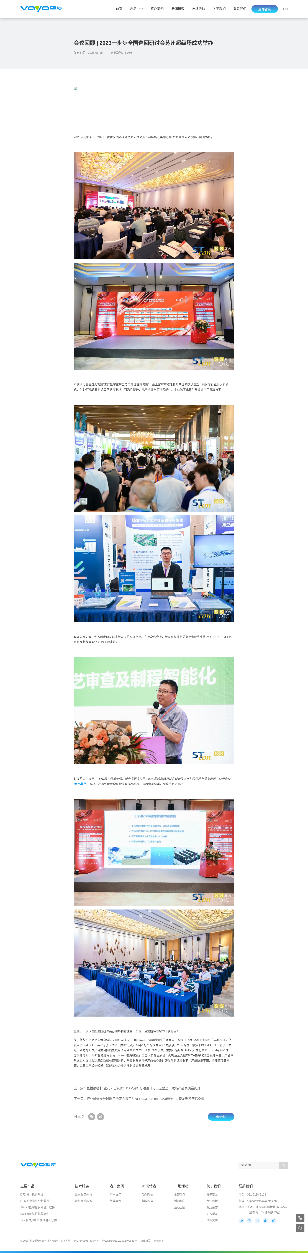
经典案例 (115, 1201)
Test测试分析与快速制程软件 (38, 1220)
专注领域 (212, 1201)
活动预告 (180, 1201)
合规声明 (159, 1240)
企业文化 (212, 1220)
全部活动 (180, 1194)
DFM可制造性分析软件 (34, 1201)
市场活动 (198, 9)
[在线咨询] (300, 1228)
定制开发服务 (83, 1201)
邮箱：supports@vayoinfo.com (258, 1201)
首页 (119, 9)
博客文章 (147, 1201)
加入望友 (212, 1213)
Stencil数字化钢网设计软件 (37, 1207)
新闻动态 (147, 1194)
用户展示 (115, 1194)
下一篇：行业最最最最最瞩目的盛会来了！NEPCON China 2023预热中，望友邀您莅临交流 (139, 1099)
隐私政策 (145, 1240)
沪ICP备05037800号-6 (86, 1240)
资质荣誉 (212, 1207)
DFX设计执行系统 (31, 1194)
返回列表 (221, 1116)
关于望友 (212, 1194)
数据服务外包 (83, 1194)
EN (285, 9)
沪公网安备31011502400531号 (119, 1240)
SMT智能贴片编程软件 (34, 1213)
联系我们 (239, 9)
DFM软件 (80, 783)
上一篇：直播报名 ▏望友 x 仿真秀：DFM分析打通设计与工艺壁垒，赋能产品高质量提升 (137, 1088)
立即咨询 (264, 9)
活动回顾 (180, 1207)
